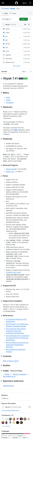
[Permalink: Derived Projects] (1, 165)
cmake (7, 32)
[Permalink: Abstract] (1, 107)
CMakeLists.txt (9, 62)
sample (7, 43)
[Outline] (30, 71)
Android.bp (8, 58)
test (6, 47)
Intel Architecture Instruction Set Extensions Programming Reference (17, 345)
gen (6, 40)
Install (8, 97)
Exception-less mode (13, 272)
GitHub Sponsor (8, 386)
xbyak (12, 8)
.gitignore (8, 55)
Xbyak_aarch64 (11, 169)
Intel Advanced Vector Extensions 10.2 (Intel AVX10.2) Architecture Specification (17, 338)
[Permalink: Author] (1, 365)
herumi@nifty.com (9, 376)
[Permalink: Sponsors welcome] (1, 381)
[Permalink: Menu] (1, 92)
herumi (6, 8)
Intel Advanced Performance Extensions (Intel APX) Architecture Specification (16, 331)
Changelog (9, 102)
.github (7, 29)
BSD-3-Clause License (11, 361)
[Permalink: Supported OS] (1, 285)
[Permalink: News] (1, 176)
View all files (16, 66)
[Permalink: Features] (1, 138)
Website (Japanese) (19, 374)
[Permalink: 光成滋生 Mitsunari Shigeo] (1, 370)
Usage (8, 100)
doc (6, 36)
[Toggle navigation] (2, 2)
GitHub (6, 374)
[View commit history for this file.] (28, 24)
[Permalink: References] (1, 315)
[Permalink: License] (1, 356)
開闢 (15, 130)
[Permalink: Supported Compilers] (1, 301)
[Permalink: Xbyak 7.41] (1, 78)
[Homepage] (16, 2)
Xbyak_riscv (10, 171)
